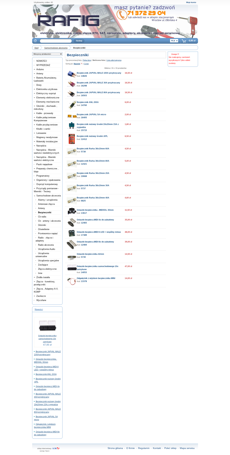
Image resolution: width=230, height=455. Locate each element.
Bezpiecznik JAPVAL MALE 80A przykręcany (98, 92)
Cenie (86, 64)
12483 (84, 223)
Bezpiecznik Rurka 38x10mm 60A (93, 148)
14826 (84, 76)
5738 (83, 151)
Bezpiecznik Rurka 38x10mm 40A (93, 198)
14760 (84, 105)
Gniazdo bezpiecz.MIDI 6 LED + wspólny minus (99, 232)
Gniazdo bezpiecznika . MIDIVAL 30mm (95, 210)
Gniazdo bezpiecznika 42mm (90, 254)
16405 (84, 117)
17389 (84, 235)
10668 (84, 176)
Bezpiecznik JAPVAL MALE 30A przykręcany (98, 83)
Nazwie (77, 64)
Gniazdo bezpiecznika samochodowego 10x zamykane (47, 339)
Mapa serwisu (187, 448)
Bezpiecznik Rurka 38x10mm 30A (93, 185)
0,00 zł (192, 40)
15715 (84, 130)
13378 (84, 281)
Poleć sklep (170, 448)
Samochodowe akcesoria (56, 48)
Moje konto (191, 2)
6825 (83, 201)
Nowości (39, 309)
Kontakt (157, 448)
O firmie (130, 448)
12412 (84, 139)
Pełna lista (87, 60)
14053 (84, 272)
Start (36, 48)
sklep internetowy (44, 448)
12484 (84, 245)
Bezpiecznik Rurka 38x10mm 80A (93, 161)
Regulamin (144, 448)
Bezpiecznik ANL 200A (46, 374)
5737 (83, 188)
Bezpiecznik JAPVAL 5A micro (91, 114)
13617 (84, 213)
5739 (83, 257)
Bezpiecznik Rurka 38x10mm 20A (93, 173)
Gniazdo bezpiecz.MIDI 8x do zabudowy (95, 242)
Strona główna (115, 448)
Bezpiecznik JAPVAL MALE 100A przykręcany (99, 73)
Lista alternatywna (114, 60)
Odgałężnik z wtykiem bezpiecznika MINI (96, 278)
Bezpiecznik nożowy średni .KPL (92, 136)
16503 (84, 95)
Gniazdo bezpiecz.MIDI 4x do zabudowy (95, 220)
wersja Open (45, 451)
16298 (84, 86)
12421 (84, 164)
